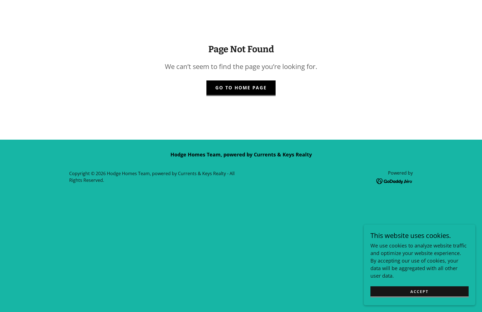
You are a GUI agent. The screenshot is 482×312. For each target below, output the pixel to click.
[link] (394, 180)
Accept (419, 291)
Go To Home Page (241, 88)
